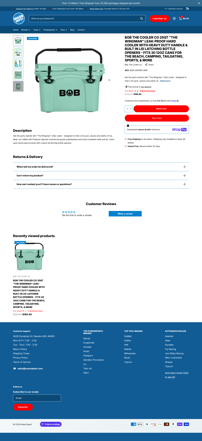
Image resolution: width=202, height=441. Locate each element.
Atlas (167, 340)
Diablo (127, 340)
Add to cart (161, 108)
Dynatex (169, 344)
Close (199, 3)
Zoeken (141, 18)
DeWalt (128, 336)
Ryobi (127, 357)
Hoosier (87, 347)
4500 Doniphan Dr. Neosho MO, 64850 (34, 336)
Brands (25, 30)
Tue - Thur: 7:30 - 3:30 (25, 344)
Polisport (88, 355)
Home (15, 30)
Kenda (86, 338)
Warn (86, 372)
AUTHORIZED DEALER (175, 331)
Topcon (128, 362)
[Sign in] (174, 18)
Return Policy (20, 349)
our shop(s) (146, 87)
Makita (127, 349)
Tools (35, 30)
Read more (165, 81)
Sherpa (168, 362)
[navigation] (18, 41)
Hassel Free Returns (24, 9)
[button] (131, 106)
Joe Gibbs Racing (174, 353)
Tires (62, 30)
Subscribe (23, 407)
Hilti (126, 344)
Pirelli (86, 351)
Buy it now (157, 118)
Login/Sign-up (159, 18)
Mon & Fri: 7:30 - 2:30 (24, 340)
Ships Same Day (96, 9)
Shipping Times (21, 353)
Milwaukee (129, 353)
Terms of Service (22, 362)
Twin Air (87, 368)
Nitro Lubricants (173, 357)
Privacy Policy (20, 357)
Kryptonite (88, 342)
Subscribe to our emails (26, 391)
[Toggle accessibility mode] (187, 9)
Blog (72, 30)
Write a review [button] (125, 213)
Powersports (49, 30)
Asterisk (169, 336)
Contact (81, 30)
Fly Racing (170, 349)
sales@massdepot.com (30, 368)
